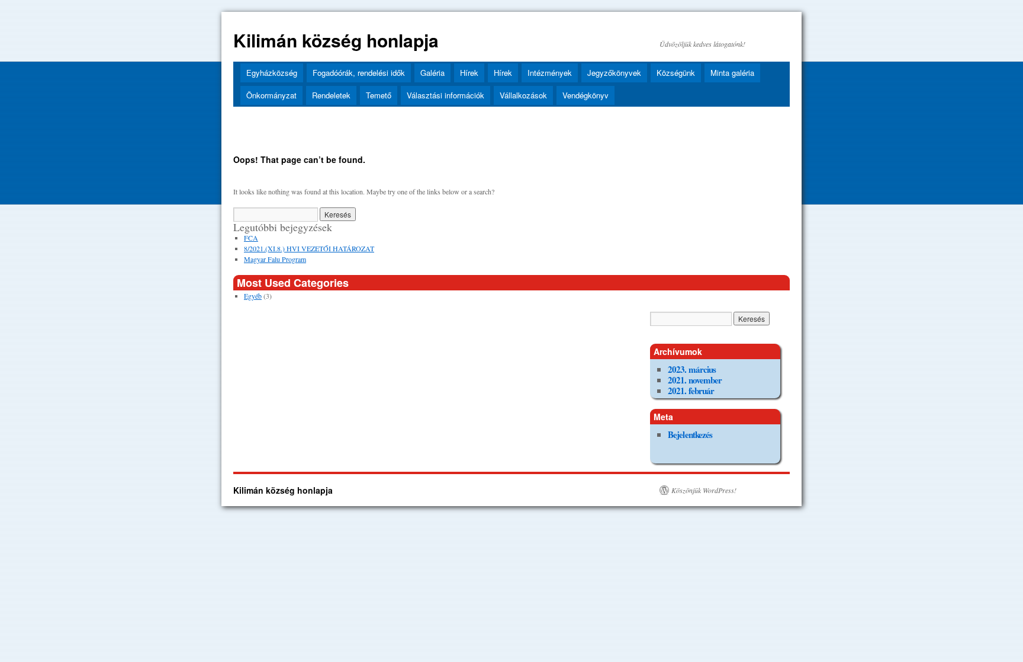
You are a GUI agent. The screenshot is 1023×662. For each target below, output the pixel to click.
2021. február (691, 390)
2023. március (692, 369)
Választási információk (445, 95)
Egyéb (253, 295)
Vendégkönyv (585, 95)
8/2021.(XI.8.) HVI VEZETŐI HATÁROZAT (309, 248)
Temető (378, 95)
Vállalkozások (523, 95)
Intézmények (549, 72)
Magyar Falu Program (275, 259)
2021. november (695, 379)
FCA (251, 237)
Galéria (432, 72)
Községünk (676, 72)
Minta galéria (732, 72)
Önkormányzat (271, 95)
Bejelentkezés (690, 434)
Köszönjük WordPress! (703, 490)
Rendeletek (331, 95)
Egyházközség (271, 72)
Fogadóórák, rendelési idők (359, 72)
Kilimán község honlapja (336, 40)
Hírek (469, 72)
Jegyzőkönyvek (614, 72)
